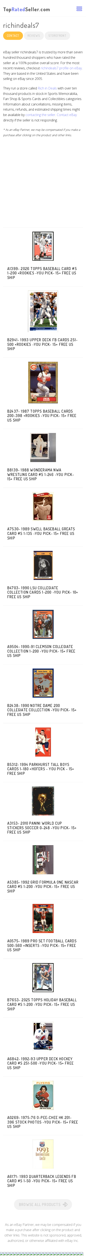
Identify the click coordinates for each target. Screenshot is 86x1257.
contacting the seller (40, 114)
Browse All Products (40, 1204)
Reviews (34, 35)
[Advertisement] (43, 184)
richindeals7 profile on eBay (61, 68)
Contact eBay (67, 114)
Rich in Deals (47, 88)
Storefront (57, 35)
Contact (13, 35)
